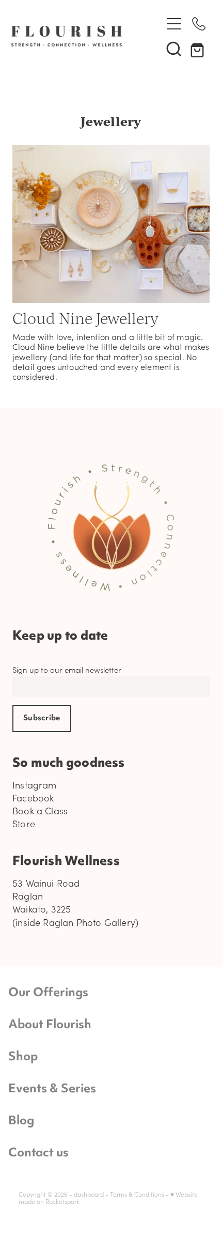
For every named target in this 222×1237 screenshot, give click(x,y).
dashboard (89, 1194)
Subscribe (41, 718)
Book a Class (40, 811)
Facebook (33, 798)
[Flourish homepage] (81, 36)
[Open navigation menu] (174, 23)
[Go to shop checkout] (198, 48)
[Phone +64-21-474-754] (198, 23)
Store (23, 823)
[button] (174, 48)
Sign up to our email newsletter (66, 670)
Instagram (34, 785)
